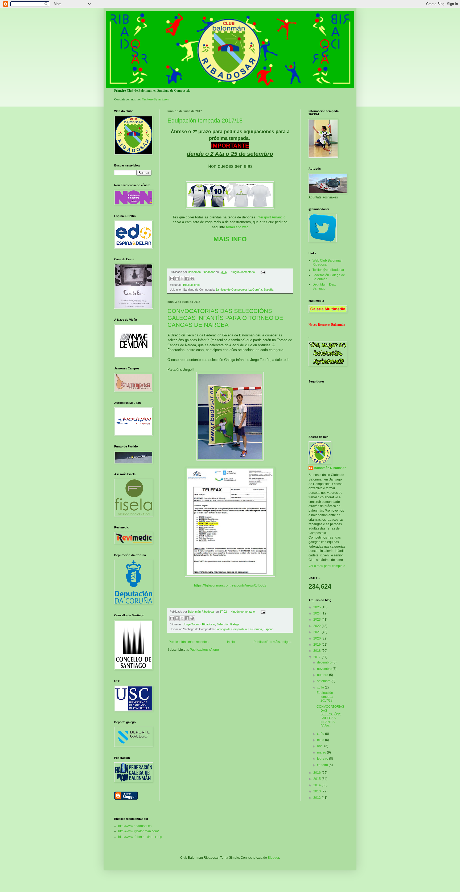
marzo (322, 752)
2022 (317, 626)
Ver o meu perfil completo (327, 566)
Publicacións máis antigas (272, 642)
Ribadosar (208, 624)
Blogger (273, 858)
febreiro (323, 758)
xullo (321, 687)
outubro (323, 675)
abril (320, 746)
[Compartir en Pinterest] (192, 278)
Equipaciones (191, 284)
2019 (317, 644)
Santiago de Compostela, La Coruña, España (244, 289)
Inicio (231, 642)
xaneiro (323, 765)
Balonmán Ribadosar (330, 468)
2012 (317, 798)
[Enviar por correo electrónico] (172, 278)
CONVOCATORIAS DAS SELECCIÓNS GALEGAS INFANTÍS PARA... (330, 716)
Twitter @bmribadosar (328, 270)
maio (321, 740)
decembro (324, 662)
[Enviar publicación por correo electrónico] (262, 272)
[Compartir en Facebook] (187, 278)
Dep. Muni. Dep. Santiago (324, 286)
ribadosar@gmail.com (155, 99)
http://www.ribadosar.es (134, 826)
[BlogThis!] (177, 278)
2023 (317, 619)
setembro (324, 681)
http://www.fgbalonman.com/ (138, 831)
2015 (317, 779)
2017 (317, 657)
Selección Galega (228, 624)
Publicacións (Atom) (204, 649)
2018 (317, 651)
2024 (317, 613)
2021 (317, 632)
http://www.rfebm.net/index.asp (140, 837)
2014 (317, 785)
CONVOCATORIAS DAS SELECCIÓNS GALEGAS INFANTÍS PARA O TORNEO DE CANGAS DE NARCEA (225, 318)
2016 (317, 773)
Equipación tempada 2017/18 (205, 120)
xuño (321, 734)
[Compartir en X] (182, 278)
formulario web (237, 227)
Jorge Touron (191, 624)
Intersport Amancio (270, 217)
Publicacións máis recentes (188, 642)
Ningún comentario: (243, 272)
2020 (317, 638)
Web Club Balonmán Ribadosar (328, 262)
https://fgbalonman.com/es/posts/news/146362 (230, 585)
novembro (324, 669)
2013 (317, 791)
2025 (317, 607)
